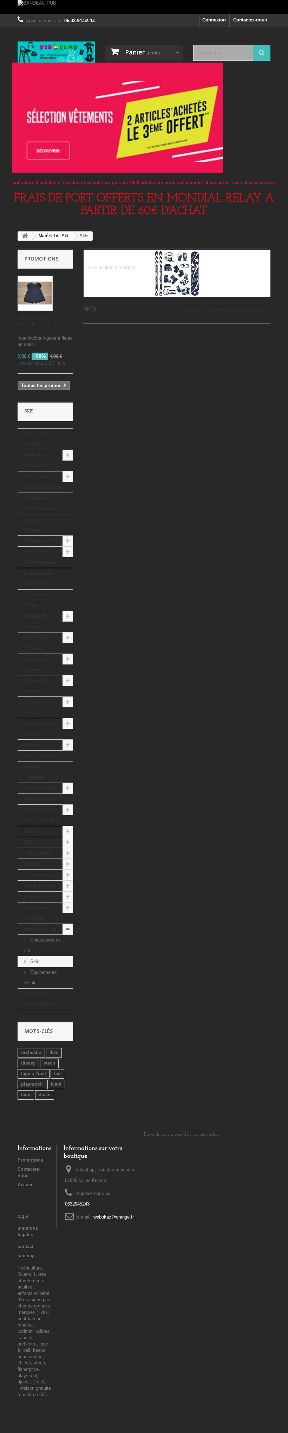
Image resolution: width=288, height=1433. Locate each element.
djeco (45, 1094)
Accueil (26, 1184)
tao (57, 1073)
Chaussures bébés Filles (37, 578)
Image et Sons (39, 885)
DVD (29, 842)
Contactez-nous (250, 20)
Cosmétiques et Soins (41, 729)
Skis (34, 961)
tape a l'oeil (33, 1073)
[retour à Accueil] (25, 236)
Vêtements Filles (42, 541)
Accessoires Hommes (37, 643)
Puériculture (37, 853)
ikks (54, 1052)
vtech (49, 1063)
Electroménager (41, 875)
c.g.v (23, 1216)
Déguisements (39, 799)
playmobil (32, 1084)
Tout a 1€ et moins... (36, 439)
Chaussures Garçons (37, 525)
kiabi (56, 1084)
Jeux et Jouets (39, 788)
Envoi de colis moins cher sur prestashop (182, 1134)
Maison (32, 864)
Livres (31, 831)
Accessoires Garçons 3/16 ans (43, 482)
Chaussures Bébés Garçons (40, 503)
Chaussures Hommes (37, 664)
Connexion (214, 20)
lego (26, 1094)
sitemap (26, 1255)
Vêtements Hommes (35, 621)
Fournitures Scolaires (37, 913)
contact (25, 1246)
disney (28, 1063)
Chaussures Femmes (37, 707)
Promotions (41, 258)
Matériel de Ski (40, 929)
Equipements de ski (40, 977)
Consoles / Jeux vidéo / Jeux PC (41, 815)
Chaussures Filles (37, 600)
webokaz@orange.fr (113, 1217)
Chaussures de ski (42, 945)
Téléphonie (36, 896)
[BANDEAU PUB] (144, 7)
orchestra (31, 1052)
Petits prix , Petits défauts (39, 999)
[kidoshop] (56, 52)
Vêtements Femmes (35, 686)
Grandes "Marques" (35, 772)
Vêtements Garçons (35, 460)
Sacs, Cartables (41, 755)
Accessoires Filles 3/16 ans (39, 557)
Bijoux (31, 744)
